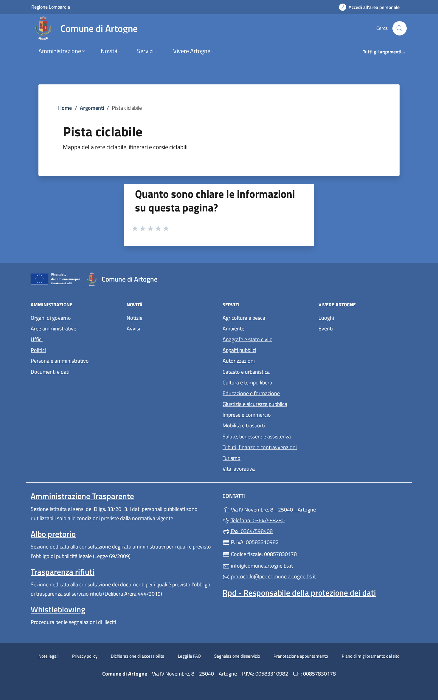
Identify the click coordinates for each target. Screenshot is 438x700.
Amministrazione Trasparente (82, 496)
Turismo (231, 458)
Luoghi (326, 318)
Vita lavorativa (239, 469)
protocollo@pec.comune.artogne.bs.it (273, 576)
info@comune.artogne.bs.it (261, 566)
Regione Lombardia (50, 6)
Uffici (37, 339)
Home (65, 108)
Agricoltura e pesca (244, 318)
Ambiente (233, 328)
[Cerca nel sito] (399, 28)
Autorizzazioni (239, 361)
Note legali (48, 656)
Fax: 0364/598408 (251, 531)
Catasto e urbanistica (246, 372)
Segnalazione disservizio (237, 656)
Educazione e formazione (251, 393)
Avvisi (133, 328)
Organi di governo (51, 318)
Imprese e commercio (247, 415)
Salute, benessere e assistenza (257, 436)
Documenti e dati (50, 372)
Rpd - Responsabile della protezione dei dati (299, 592)
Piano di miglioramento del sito (371, 656)
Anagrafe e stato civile (247, 339)
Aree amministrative (53, 328)
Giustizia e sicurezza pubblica (255, 404)
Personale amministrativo (60, 361)
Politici (38, 350)
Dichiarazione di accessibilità (137, 656)
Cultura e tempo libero (247, 382)
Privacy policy (84, 656)
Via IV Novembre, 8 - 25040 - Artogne (300, 509)
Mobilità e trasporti (244, 425)
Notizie (134, 318)
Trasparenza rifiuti (62, 571)
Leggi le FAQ (189, 656)
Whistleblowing (58, 609)
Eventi (326, 328)
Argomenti (92, 108)
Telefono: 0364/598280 (257, 520)
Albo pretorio (53, 534)
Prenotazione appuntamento (301, 656)
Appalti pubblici (239, 350)
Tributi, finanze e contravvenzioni (260, 447)
